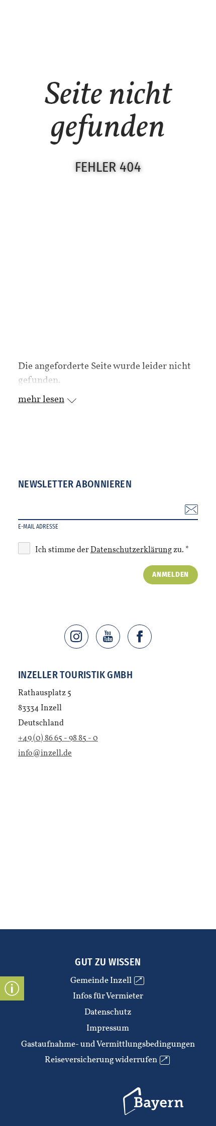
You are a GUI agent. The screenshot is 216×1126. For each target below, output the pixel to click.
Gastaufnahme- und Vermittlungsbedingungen (108, 1044)
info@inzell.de (45, 753)
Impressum (107, 1028)
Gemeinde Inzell (105, 980)
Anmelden (170, 574)
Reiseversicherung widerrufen (106, 1060)
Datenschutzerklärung (131, 550)
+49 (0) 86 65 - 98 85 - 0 (58, 738)
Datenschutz (108, 1012)
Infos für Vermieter (108, 996)
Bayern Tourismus (136, 1089)
